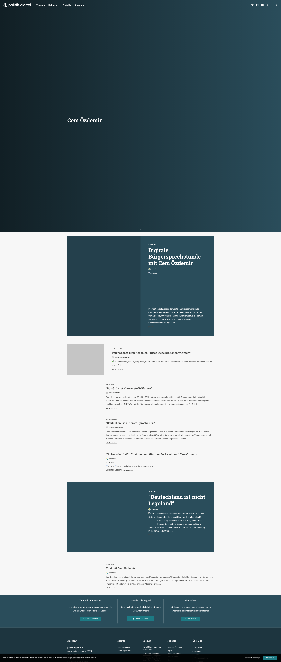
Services (198, 651)
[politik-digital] (17, 5)
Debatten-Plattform (175, 647)
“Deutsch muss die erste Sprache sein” (130, 423)
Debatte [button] (52, 5)
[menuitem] (40, 5)
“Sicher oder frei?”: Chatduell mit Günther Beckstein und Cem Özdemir (151, 454)
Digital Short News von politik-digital (151, 648)
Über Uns (197, 640)
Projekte (66, 5)
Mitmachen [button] (192, 619)
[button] (276, 5)
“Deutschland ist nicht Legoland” (176, 500)
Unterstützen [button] (92, 619)
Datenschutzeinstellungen (252, 658)
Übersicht (198, 648)
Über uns (79, 5)
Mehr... (151, 327)
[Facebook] (258, 5)
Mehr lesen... (117, 369)
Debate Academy (124, 647)
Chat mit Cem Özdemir (120, 568)
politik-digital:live (124, 651)
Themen (40, 5)
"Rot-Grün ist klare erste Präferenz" (129, 388)
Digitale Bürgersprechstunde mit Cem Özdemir (174, 256)
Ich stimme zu (270, 658)
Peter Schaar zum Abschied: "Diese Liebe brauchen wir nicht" (151, 353)
